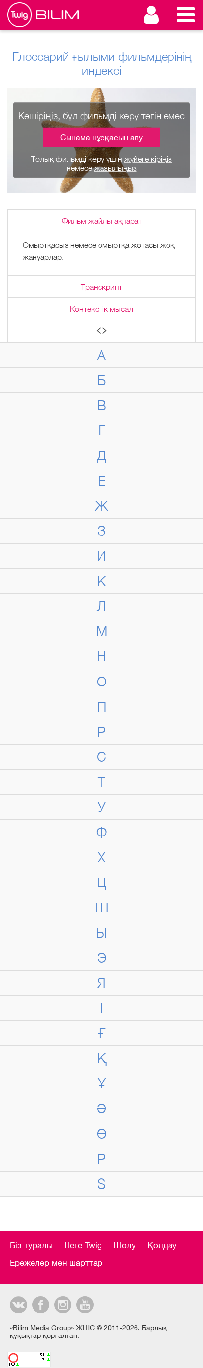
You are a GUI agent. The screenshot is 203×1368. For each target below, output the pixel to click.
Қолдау (162, 1245)
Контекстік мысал (101, 308)
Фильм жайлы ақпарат (102, 220)
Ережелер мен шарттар (56, 1263)
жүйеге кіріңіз (148, 158)
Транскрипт (101, 286)
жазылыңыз (115, 167)
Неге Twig (83, 1245)
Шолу (124, 1245)
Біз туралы (31, 1245)
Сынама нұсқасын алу (101, 137)
